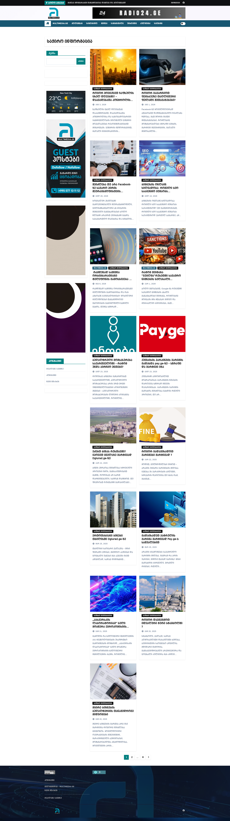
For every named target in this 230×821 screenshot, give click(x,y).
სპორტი (158, 23)
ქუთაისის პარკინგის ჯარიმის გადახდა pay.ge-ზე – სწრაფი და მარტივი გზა (162, 363)
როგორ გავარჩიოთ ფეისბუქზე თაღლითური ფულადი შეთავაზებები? (159, 96)
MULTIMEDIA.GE (60, 23)
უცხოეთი (132, 23)
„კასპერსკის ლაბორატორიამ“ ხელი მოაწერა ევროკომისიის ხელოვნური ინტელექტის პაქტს (110, 627)
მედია (104, 23)
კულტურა (145, 23)
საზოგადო (92, 23)
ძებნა (52, 53)
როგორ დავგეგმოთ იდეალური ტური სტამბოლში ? (162, 623)
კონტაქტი (51, 375)
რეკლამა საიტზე (54, 369)
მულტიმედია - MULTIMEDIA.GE (59, 787)
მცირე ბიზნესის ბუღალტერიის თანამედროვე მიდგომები (113, 711)
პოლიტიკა (77, 23)
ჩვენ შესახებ (52, 382)
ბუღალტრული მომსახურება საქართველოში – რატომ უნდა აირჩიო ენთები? (112, 363)
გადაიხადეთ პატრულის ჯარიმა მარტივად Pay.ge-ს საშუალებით (160, 539)
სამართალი (117, 23)
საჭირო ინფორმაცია (103, 89)
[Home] (48, 23)
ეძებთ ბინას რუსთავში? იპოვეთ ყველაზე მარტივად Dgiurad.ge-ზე (112, 455)
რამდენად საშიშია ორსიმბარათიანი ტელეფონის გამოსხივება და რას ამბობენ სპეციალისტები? (112, 279)
